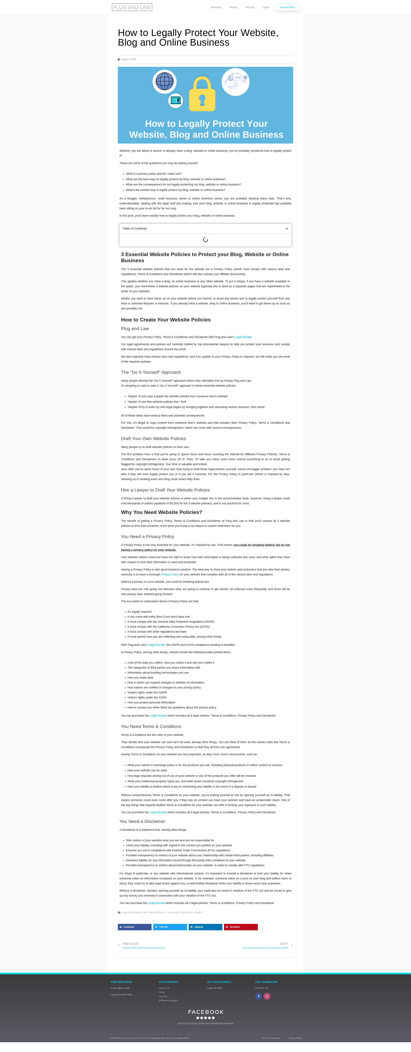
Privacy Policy (170, 574)
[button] (287, 228)
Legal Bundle (243, 337)
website (198, 912)
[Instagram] (267, 996)
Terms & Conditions (271, 1038)
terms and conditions (179, 912)
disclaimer (134, 912)
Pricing (249, 7)
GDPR (145, 912)
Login (266, 7)
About (233, 7)
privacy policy (157, 912)
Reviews (216, 7)
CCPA (124, 912)
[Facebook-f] (258, 996)
